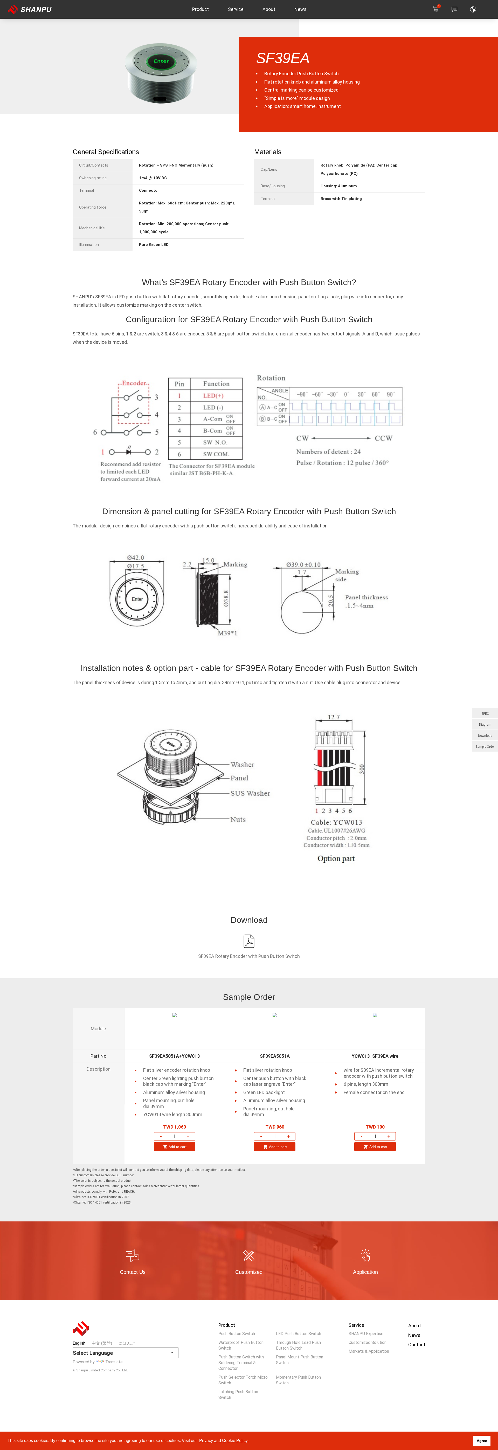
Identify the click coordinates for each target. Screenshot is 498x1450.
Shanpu (36, 9)
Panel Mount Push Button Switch (299, 1360)
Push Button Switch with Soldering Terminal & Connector (241, 1363)
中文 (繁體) (102, 1343)
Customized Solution (367, 1342)
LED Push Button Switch (298, 1333)
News (414, 1335)
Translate (114, 1361)
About (414, 1325)
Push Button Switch (236, 1333)
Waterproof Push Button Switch (241, 1345)
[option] (175, 1086)
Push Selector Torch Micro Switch (243, 1380)
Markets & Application (369, 1351)
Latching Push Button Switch (238, 1394)
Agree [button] (482, 1441)
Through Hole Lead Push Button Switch (298, 1345)
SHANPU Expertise (366, 1333)
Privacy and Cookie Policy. (223, 1440)
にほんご (127, 1343)
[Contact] (454, 9)
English (79, 1343)
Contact (416, 1344)
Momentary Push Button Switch (298, 1380)
